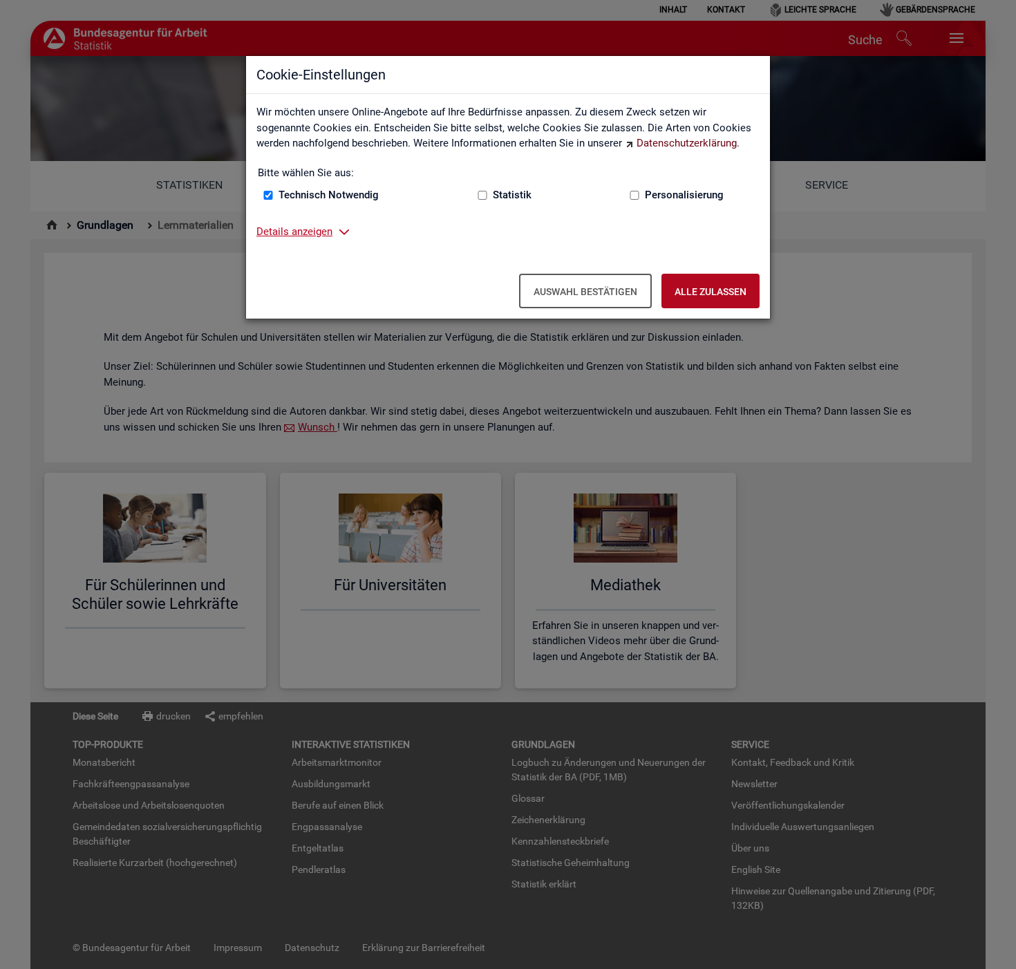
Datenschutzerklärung (687, 143)
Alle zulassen (710, 291)
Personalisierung (684, 195)
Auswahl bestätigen (585, 291)
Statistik (512, 195)
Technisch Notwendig (329, 195)
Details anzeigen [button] (294, 231)
